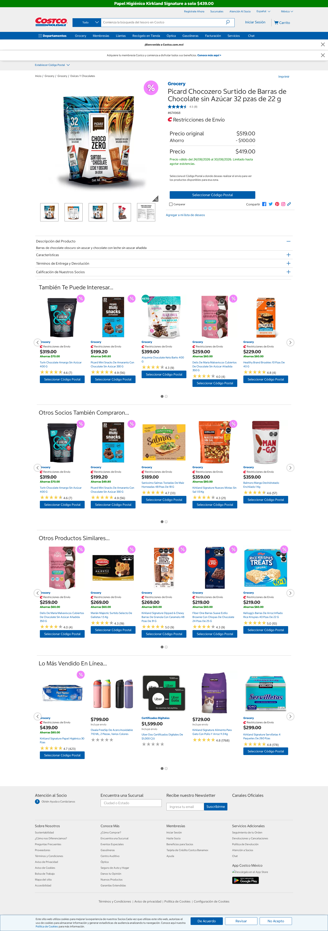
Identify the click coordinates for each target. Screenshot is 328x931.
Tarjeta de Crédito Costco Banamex (187, 850)
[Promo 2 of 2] (166, 396)
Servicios (234, 36)
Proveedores (42, 850)
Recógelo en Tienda (146, 36)
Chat (251, 36)
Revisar (241, 921)
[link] (264, 204)
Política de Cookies (47, 926)
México (285, 11)
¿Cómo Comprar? (111, 832)
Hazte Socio (173, 838)
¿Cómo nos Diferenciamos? (51, 838)
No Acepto (276, 921)
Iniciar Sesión (255, 22)
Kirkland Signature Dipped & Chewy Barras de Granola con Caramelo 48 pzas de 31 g (163, 617)
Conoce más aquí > (209, 55)
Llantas (121, 36)
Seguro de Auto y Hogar (115, 867)
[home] (51, 22)
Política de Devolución (245, 844)
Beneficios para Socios (179, 844)
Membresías (101, 36)
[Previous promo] (37, 342)
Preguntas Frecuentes (48, 844)
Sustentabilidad (44, 832)
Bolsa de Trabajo (45, 873)
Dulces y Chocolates (82, 76)
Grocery (80, 36)
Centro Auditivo (110, 856)
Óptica (171, 36)
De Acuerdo (207, 921)
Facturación (213, 36)
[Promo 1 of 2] (161, 396)
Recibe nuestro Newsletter (190, 795)
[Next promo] (290, 342)
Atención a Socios (242, 850)
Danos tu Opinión (111, 873)
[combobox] (86, 22)
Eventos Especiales (112, 844)
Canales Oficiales (247, 795)
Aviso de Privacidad (46, 862)
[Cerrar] (323, 44)
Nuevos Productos (112, 879)
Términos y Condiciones (49, 856)
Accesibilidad (43, 885)
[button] (230, 22)
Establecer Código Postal (50, 65)
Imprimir (283, 76)
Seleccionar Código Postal (212, 195)
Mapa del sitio (43, 879)
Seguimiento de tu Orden (247, 832)
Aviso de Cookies (45, 867)
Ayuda (170, 856)
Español (262, 11)
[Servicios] (240, 36)
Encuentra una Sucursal (122, 795)
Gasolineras (190, 36)
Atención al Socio (51, 795)
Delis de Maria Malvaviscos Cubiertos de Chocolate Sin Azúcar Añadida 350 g (214, 366)
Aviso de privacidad (147, 901)
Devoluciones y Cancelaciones (250, 838)
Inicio (38, 76)
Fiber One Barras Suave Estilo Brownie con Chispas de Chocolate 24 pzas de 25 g (213, 617)
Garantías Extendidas (113, 885)
